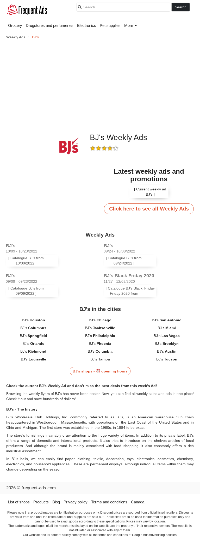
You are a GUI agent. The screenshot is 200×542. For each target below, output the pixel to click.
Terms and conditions (109, 502)
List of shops (19, 502)
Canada (137, 502)
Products (41, 502)
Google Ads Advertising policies (154, 535)
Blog (56, 502)
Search (180, 7)
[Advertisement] (100, 86)
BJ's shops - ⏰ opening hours (100, 371)
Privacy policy (76, 502)
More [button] (129, 25)
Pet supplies (110, 25)
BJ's (33, 320)
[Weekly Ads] (28, 10)
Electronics (86, 25)
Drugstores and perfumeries (49, 25)
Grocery (15, 25)
